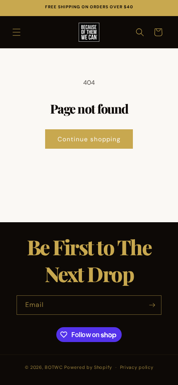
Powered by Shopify (88, 367)
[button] (16, 32)
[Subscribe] (152, 305)
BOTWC (54, 367)
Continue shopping (89, 139)
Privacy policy (137, 367)
